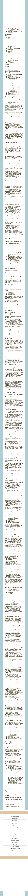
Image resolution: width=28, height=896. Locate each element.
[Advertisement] (14, 10)
